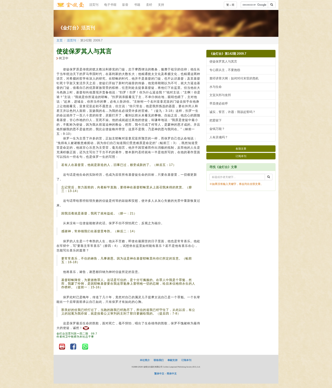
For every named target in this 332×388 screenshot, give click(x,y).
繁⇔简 (230, 4)
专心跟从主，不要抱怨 (224, 70)
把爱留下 (215, 120)
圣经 (149, 4)
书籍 (137, 4)
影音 (125, 4)
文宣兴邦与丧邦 (220, 95)
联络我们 (159, 360)
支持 (161, 4)
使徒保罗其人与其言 (223, 61)
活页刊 (93, 4)
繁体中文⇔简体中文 (165, 373)
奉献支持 (173, 360)
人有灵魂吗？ (218, 137)
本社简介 (145, 360)
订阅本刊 (241, 156)
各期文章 (241, 148)
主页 (59, 40)
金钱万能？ (217, 128)
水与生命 (215, 86)
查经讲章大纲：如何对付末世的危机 (234, 78)
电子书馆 (110, 4)
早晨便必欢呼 (218, 103)
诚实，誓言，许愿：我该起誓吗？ (232, 112)
